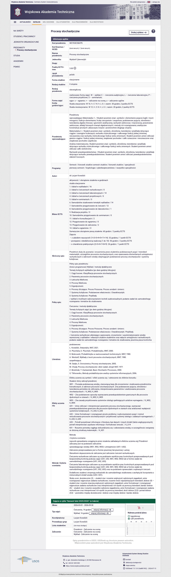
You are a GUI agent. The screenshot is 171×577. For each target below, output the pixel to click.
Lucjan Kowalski (80, 518)
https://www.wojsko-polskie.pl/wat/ (78, 566)
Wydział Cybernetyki (77, 59)
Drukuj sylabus (137, 32)
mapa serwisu (130, 565)
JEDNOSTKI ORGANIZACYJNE (26, 42)
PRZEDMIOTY (19, 47)
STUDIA (17, 55)
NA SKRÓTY (19, 31)
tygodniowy (135, 516)
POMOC (17, 67)
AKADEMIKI (18, 61)
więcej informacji (101, 510)
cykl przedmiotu (137, 518)
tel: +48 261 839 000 (73, 563)
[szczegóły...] (143, 507)
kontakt (128, 559)
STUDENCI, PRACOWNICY (24, 36)
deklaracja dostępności (133, 562)
